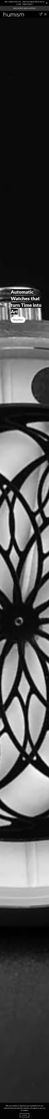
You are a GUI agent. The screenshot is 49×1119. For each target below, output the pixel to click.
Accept (24, 1115)
